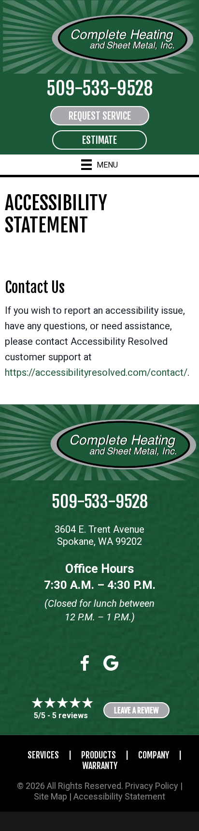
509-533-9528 (99, 88)
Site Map (50, 796)
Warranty (99, 765)
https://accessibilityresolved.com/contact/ (96, 372)
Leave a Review (136, 710)
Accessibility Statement (119, 796)
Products (98, 755)
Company (153, 755)
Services (43, 755)
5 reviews (70, 715)
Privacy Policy (151, 786)
